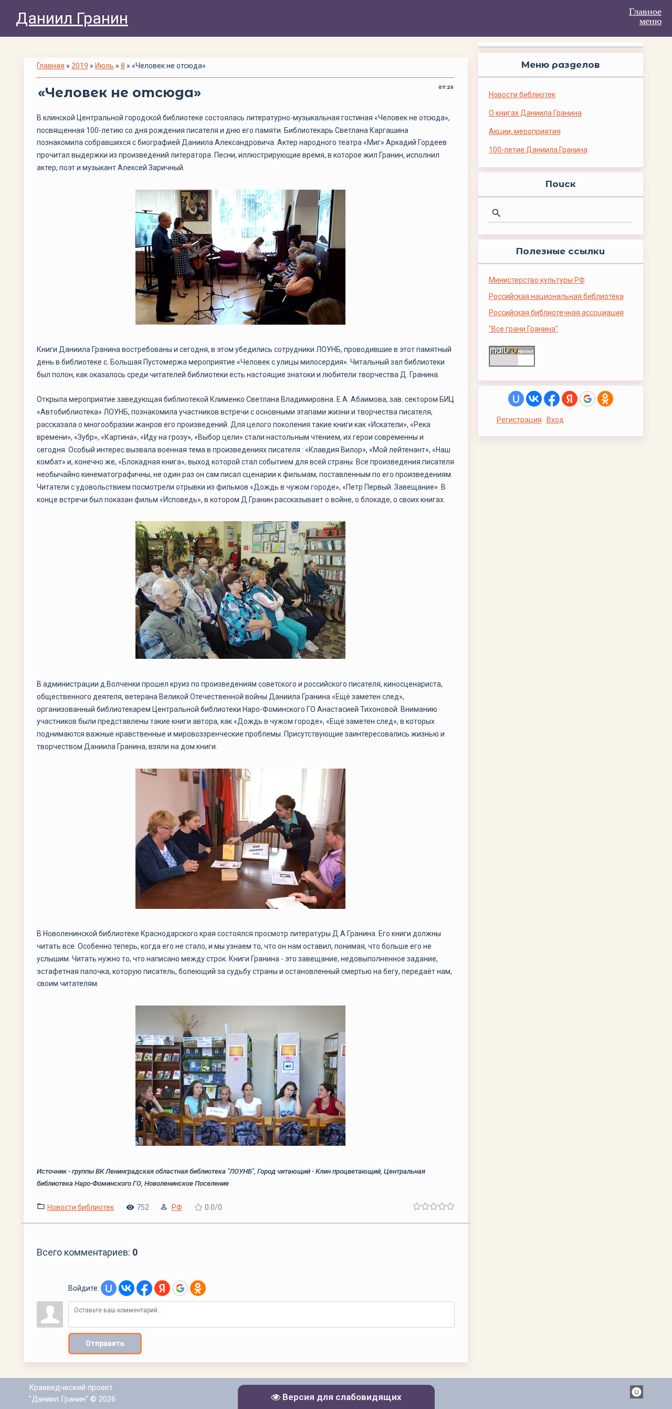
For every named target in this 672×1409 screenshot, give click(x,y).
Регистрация (519, 420)
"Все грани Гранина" (523, 329)
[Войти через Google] (180, 1288)
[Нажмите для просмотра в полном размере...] (245, 324)
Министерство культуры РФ (537, 280)
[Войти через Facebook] (144, 1288)
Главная (51, 65)
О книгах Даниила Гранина (535, 113)
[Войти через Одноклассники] (198, 1288)
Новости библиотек (80, 1207)
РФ (177, 1207)
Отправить (105, 1343)
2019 (79, 65)
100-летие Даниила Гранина (538, 150)
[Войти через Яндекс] (162, 1288)
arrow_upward (648, 1385)
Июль (104, 65)
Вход (555, 420)
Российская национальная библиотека (556, 296)
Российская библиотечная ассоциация (556, 312)
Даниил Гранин (72, 18)
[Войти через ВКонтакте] (126, 1288)
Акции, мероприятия (525, 131)
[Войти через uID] (109, 1288)
